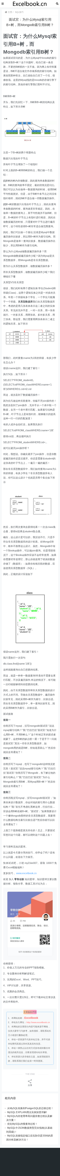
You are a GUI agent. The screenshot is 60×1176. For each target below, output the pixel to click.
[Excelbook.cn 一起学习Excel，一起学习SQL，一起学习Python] (29, 3)
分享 (30, 1085)
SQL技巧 (19, 12)
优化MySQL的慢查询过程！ (22, 1124)
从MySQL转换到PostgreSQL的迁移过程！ (30, 1108)
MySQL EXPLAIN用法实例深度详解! (27, 1112)
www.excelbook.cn (26, 873)
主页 (9, 12)
